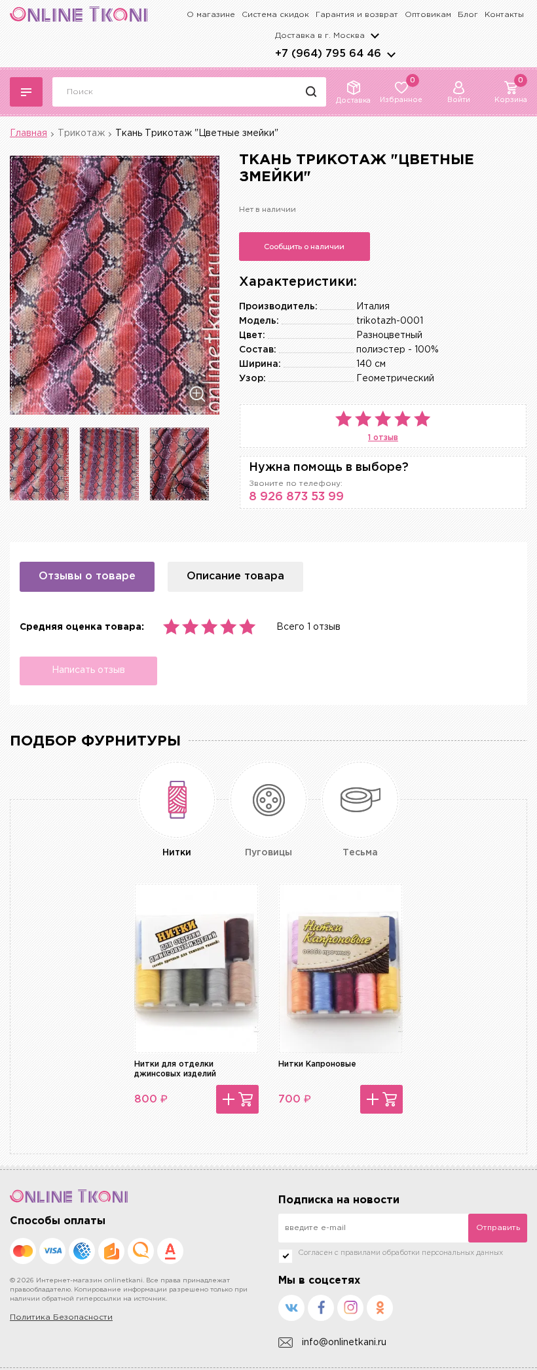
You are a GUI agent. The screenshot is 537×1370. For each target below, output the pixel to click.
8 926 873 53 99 (296, 497)
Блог (468, 14)
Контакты (504, 14)
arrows (391, 54)
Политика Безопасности (61, 1317)
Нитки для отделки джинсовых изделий (175, 1069)
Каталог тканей (26, 92)
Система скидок (275, 14)
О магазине (211, 14)
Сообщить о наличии (304, 246)
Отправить (498, 1227)
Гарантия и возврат (357, 14)
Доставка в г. (320, 35)
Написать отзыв (88, 670)
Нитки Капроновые (317, 1064)
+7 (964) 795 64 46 (328, 54)
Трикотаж (81, 133)
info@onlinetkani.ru (344, 1342)
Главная (28, 133)
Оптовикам (428, 14)
